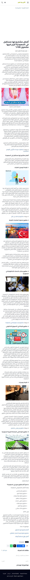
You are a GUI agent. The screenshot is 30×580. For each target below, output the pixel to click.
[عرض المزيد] (8, 545)
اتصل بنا (4, 573)
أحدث (27, 561)
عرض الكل (5, 550)
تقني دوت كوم (10, 576)
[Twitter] (14, 545)
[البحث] (2, 2)
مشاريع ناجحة (18, 8)
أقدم (3, 561)
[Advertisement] (15, 24)
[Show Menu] (28, 2)
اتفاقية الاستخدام (15, 573)
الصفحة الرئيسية (25, 8)
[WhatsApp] (11, 545)
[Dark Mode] (5, 2)
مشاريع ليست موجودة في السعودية (15, 322)
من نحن (8, 573)
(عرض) (16, 51)
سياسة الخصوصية (23, 573)
